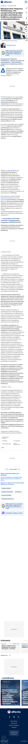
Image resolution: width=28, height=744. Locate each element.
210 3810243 (14, 734)
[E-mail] (26, 40)
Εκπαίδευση (4, 5)
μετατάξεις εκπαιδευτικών (7, 491)
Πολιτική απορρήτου (14, 725)
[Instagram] (14, 716)
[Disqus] (14, 536)
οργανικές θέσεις (11, 170)
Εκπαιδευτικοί (18, 491)
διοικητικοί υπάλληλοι (6, 495)
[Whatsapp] (26, 35)
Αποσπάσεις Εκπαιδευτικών (7, 498)
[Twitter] (26, 22)
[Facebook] (26, 18)
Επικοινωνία (14, 723)
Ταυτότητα (14, 727)
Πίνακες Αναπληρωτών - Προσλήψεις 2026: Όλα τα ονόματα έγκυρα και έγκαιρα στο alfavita (11, 479)
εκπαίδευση (8, 678)
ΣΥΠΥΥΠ (15, 74)
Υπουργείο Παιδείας (5, 488)
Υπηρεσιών (4, 100)
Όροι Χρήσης (14, 721)
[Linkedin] (26, 27)
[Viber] (26, 31)
